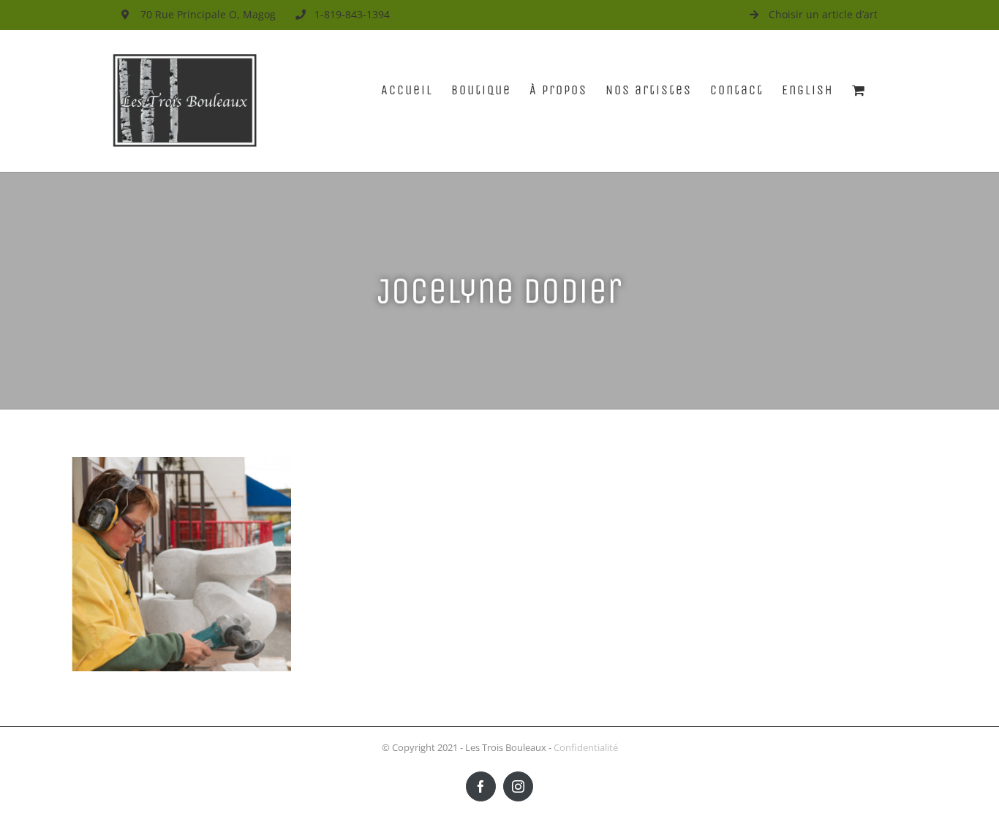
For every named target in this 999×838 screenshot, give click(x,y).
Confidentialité (586, 747)
